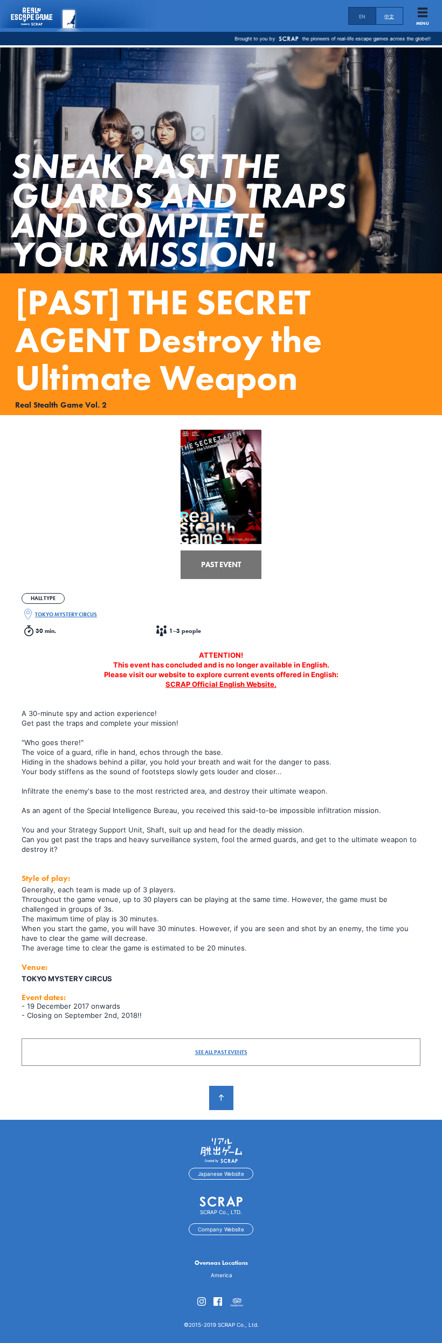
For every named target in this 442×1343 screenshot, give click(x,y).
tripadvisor (237, 1303)
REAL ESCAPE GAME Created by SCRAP (43, 16)
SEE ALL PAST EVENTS (221, 1052)
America (221, 1275)
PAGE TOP (221, 1098)
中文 (389, 16)
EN (362, 16)
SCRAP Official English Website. (221, 684)
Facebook (217, 1301)
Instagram (201, 1301)
